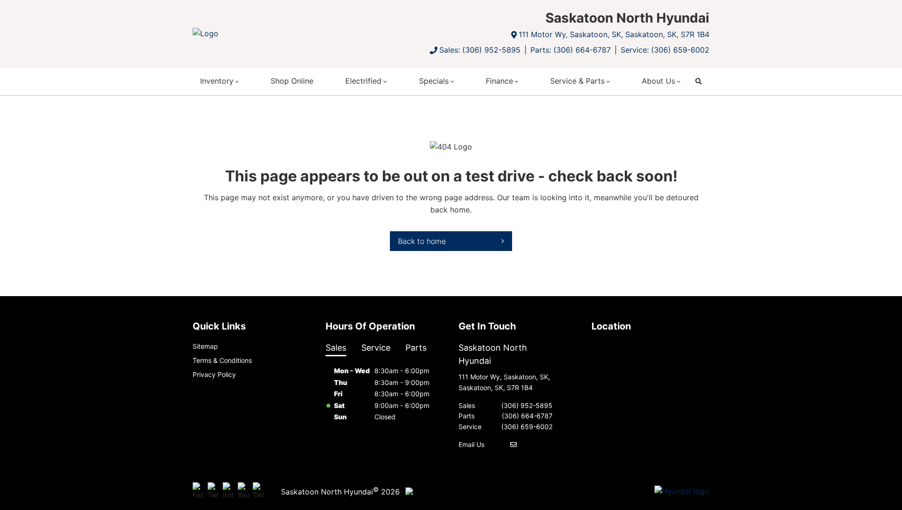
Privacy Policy (214, 374)
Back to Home (422, 241)
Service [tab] (375, 348)
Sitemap (205, 346)
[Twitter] (213, 491)
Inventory (216, 81)
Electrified (363, 81)
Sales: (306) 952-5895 (480, 50)
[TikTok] (258, 491)
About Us (658, 81)
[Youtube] (243, 491)
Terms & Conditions (222, 360)
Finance (499, 81)
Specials (434, 81)
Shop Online (292, 81)
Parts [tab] (416, 348)
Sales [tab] (336, 348)
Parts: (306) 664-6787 (570, 50)
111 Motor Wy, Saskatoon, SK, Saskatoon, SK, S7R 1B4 (614, 34)
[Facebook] (198, 491)
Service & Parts (577, 81)
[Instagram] (228, 491)
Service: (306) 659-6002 (665, 50)
